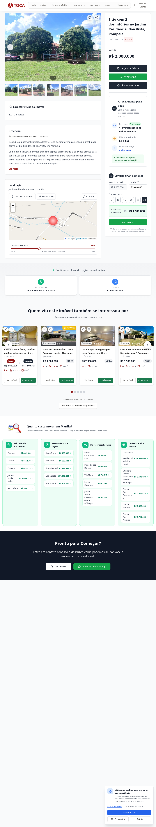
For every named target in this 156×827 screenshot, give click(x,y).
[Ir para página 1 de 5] (72, 392)
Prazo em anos (115, 194)
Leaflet (69, 238)
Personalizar (120, 819)
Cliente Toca (122, 5)
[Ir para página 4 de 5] (81, 392)
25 (138, 199)
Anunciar (78, 5)
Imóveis (43, 5)
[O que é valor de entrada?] (138, 182)
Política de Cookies (114, 806)
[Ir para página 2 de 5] (75, 392)
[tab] (11, 90)
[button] (53, 220)
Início (33, 5)
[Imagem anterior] (6, 335)
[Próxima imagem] (33, 335)
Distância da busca (19, 245)
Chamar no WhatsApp (94, 566)
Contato (108, 5)
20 (131, 199)
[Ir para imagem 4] (23, 343)
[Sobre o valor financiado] (125, 211)
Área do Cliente (142, 5)
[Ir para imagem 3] (59, 343)
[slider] (39, 249)
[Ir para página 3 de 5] (78, 392)
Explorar (94, 5)
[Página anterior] (8, 344)
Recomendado (130, 85)
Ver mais (13, 168)
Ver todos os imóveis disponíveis (78, 405)
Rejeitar (140, 819)
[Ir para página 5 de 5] (84, 392)
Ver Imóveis (60, 566)
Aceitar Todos (129, 812)
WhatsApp (130, 77)
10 (118, 199)
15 (124, 199)
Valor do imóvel (116, 182)
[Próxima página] (147, 344)
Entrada (132, 182)
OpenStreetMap (81, 238)
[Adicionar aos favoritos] (90, 17)
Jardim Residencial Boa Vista (24, 136)
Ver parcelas (128, 222)
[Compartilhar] (96, 17)
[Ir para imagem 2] (57, 343)
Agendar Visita (130, 68)
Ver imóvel (12, 380)
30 (144, 199)
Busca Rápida (61, 5)
